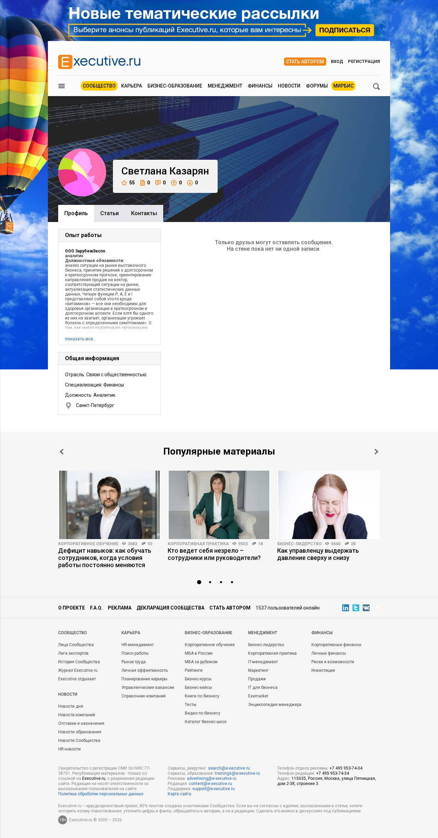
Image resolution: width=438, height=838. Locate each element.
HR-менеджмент (137, 644)
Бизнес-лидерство (299, 543)
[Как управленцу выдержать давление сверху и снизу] (328, 505)
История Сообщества (79, 661)
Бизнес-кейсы (198, 687)
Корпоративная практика (198, 543)
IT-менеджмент (263, 661)
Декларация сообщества (170, 608)
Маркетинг (258, 670)
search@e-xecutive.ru (229, 768)
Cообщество (72, 632)
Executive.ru (93, 778)
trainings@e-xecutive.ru (237, 773)
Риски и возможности (332, 661)
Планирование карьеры (144, 679)
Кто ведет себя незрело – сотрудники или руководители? (214, 554)
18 (260, 543)
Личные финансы (328, 653)
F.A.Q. (96, 608)
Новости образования (79, 732)
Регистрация (364, 61)
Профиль (76, 213)
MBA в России (198, 653)
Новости (289, 86)
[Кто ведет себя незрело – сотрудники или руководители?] (219, 505)
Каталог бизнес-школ (206, 721)
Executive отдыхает (77, 679)
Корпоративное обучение (88, 543)
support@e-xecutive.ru (213, 788)
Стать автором (305, 61)
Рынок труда (133, 661)
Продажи (257, 679)
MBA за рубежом (201, 661)
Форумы (317, 86)
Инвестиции (323, 670)
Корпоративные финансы (336, 644)
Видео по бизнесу (202, 713)
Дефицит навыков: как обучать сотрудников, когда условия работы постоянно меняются (104, 557)
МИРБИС (343, 86)
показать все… (80, 338)
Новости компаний (76, 714)
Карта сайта (179, 793)
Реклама (119, 608)
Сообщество (99, 86)
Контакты (144, 213)
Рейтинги (194, 670)
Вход (337, 61)
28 (353, 543)
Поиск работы (135, 653)
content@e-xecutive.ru (210, 783)
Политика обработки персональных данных (100, 793)
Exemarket (258, 696)
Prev (61, 451)
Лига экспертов (73, 653)
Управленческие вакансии (147, 687)
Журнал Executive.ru (78, 670)
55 (132, 182)
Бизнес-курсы (198, 679)
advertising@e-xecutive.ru (211, 778)
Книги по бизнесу (202, 696)
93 (149, 543)
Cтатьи (109, 213)
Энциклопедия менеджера (274, 704)
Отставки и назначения (81, 723)
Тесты (190, 704)
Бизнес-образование (174, 86)
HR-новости (69, 749)
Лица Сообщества (76, 644)
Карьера (131, 86)
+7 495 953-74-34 (346, 768)
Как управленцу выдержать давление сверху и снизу (318, 554)
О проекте (71, 608)
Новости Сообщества (79, 740)
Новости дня (70, 706)
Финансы (260, 86)
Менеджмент (225, 86)
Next (376, 451)
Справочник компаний (143, 696)
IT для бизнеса (263, 687)
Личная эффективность (144, 670)
